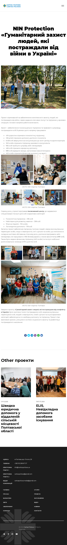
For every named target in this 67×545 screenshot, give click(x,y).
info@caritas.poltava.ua (22, 467)
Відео (36, 502)
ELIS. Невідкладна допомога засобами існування (47, 413)
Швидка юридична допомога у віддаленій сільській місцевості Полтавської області (11, 418)
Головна (6, 490)
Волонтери (7, 498)
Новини (37, 506)
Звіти (5, 502)
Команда (6, 511)
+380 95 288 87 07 (20, 463)
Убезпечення (7, 506)
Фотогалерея (39, 498)
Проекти (37, 494)
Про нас (6, 494)
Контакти (37, 511)
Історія (36, 490)
